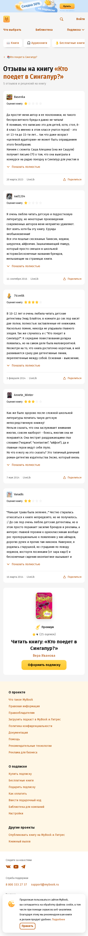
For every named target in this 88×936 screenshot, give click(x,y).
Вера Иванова (44, 656)
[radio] (25, 104)
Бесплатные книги (72, 43)
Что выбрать (12, 30)
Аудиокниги (39, 43)
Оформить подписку (44, 665)
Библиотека (44, 30)
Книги (15, 43)
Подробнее (58, 919)
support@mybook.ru (45, 884)
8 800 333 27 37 (16, 884)
